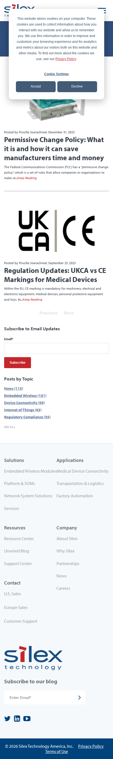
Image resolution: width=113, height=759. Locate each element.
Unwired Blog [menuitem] (16, 551)
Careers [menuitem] (63, 588)
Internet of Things (22, 409)
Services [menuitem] (11, 508)
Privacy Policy (65, 59)
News (13, 388)
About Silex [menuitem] (66, 538)
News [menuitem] (61, 576)
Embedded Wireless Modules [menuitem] (30, 471)
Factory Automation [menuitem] (74, 495)
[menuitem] (30, 595)
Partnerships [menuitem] (67, 563)
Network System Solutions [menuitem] (28, 495)
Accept (36, 86)
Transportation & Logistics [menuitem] (80, 483)
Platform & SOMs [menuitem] (19, 483)
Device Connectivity (24, 402)
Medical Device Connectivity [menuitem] (82, 471)
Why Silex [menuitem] (65, 551)
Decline (77, 86)
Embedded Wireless (25, 395)
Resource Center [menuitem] (19, 538)
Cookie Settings (56, 74)
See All (9, 427)
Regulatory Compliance (27, 416)
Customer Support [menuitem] (20, 621)
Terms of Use (56, 751)
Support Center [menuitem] (18, 563)
